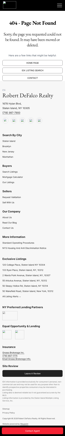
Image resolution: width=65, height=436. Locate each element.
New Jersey (8, 151)
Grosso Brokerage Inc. (13, 352)
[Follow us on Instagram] (39, 120)
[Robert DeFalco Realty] (9, 5)
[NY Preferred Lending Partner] (10, 316)
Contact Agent (32, 431)
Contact (32, 78)
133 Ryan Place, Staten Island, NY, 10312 (22, 270)
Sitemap (6, 409)
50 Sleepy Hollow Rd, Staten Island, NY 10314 (25, 286)
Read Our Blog (9, 222)
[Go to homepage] (3, 90)
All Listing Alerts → (11, 296)
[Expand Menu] (59, 5)
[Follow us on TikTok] (14, 120)
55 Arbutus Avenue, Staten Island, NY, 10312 (24, 280)
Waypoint (24, 424)
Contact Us (7, 228)
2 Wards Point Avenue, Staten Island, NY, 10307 (26, 275)
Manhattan (7, 157)
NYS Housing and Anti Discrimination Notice (24, 248)
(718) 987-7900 (11, 112)
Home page (32, 63)
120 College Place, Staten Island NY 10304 (23, 264)
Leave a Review (33, 373)
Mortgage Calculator (12, 177)
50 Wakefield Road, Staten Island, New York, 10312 (27, 291)
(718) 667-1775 (9, 355)
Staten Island (8, 141)
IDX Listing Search (32, 70)
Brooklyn (6, 146)
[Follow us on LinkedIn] (31, 120)
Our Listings (8, 182)
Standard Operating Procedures (18, 242)
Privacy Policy (8, 413)
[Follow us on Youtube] (5, 120)
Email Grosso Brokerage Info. (16, 359)
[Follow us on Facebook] (22, 120)
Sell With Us (8, 202)
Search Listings (10, 171)
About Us (7, 217)
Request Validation (11, 197)
